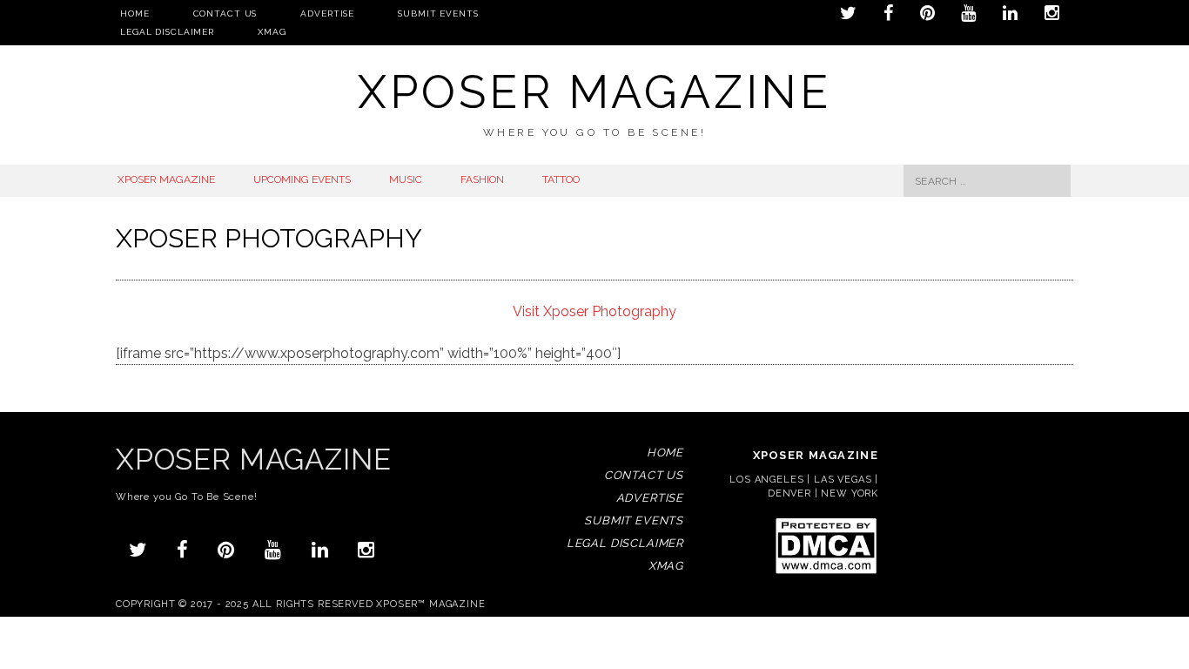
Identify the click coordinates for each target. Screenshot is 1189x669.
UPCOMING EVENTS (302, 179)
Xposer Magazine (594, 91)
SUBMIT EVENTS (438, 13)
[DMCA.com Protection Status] (825, 572)
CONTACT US (225, 13)
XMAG (272, 32)
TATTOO (561, 179)
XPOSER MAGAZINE (166, 179)
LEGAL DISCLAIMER (167, 32)
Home (135, 13)
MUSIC (405, 179)
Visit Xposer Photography (594, 311)
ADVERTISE (327, 13)
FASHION (482, 179)
